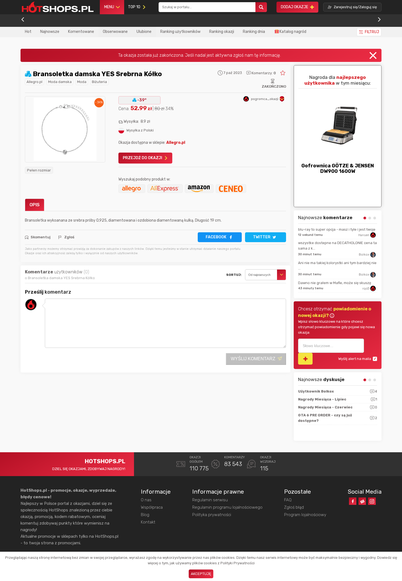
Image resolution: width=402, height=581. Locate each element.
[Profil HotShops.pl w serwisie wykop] (362, 501)
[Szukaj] (261, 7)
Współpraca (152, 507)
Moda (81, 82)
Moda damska (60, 82)
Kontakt (148, 522)
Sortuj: (234, 275)
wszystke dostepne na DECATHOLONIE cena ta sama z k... (337, 245)
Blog (145, 514)
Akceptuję (201, 574)
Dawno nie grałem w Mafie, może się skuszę (334, 283)
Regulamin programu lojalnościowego (227, 507)
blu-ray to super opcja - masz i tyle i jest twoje (336, 229)
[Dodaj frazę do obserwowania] (305, 359)
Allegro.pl (34, 82)
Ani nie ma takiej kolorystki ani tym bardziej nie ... (337, 265)
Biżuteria (99, 82)
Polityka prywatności (211, 514)
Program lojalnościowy (305, 514)
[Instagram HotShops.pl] (371, 501)
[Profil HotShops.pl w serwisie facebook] (352, 501)
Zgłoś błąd (294, 507)
